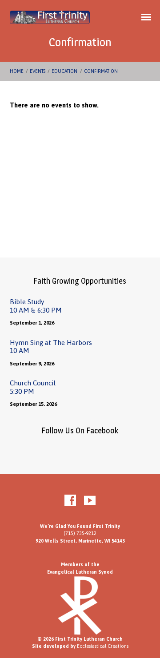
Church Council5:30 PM (33, 387)
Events (37, 71)
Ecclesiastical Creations (102, 646)
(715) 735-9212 (80, 533)
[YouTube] (90, 501)
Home (17, 71)
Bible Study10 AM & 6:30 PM (36, 305)
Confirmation (101, 71)
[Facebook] (70, 501)
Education (64, 71)
